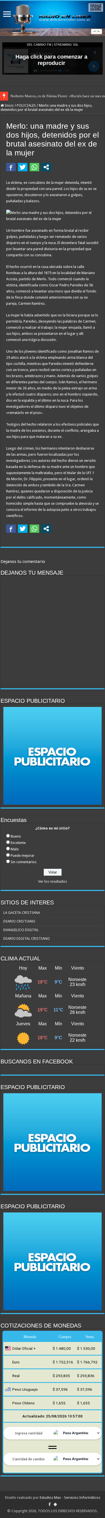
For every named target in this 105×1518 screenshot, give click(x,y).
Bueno (16, 836)
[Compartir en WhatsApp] (34, 167)
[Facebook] (49, 1504)
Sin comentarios (23, 862)
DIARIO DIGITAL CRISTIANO (26, 938)
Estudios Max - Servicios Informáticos (70, 1497)
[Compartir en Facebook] (11, 167)
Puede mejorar (22, 855)
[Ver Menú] (7, 14)
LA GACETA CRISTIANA (21, 913)
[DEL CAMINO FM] (52, 18)
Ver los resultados (52, 881)
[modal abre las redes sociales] (46, 167)
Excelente (18, 843)
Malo (15, 849)
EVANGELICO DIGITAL (21, 930)
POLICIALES (26, 105)
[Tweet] (22, 167)
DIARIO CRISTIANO (19, 921)
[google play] (55, 1504)
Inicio (9, 105)
